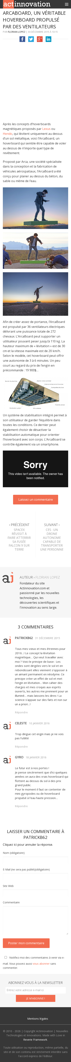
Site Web (8, 886)
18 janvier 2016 (36, 757)
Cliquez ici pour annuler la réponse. (28, 844)
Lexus (46, 129)
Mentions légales (37, 1018)
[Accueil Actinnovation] (26, 4)
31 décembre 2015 (47, 638)
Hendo (7, 134)
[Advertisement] (35, 83)
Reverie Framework (35, 1039)
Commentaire (11, 902)
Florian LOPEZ (16, 31)
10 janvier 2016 (39, 723)
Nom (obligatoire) (14, 853)
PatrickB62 (35, 837)
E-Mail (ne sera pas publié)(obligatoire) (26, 869)
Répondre (21, 712)
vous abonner (41, 963)
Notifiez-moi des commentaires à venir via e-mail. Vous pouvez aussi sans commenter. (34, 963)
